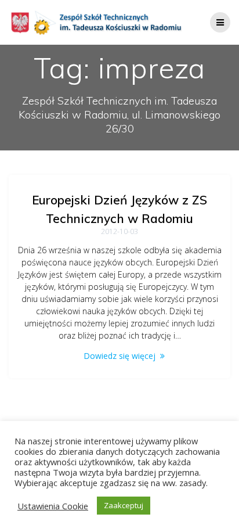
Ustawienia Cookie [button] (52, 506)
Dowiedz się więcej (119, 355)
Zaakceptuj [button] (123, 505)
